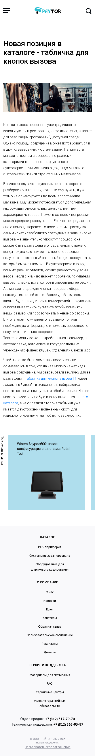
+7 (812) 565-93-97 (68, 724)
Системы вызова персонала (49, 555)
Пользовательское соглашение (50, 635)
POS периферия (49, 547)
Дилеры (50, 652)
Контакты (50, 618)
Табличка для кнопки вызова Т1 (51, 378)
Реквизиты (50, 643)
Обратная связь (49, 626)
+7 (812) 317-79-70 (60, 719)
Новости (50, 601)
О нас (50, 592)
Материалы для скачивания (50, 675)
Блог (49, 609)
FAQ (50, 683)
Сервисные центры (50, 692)
